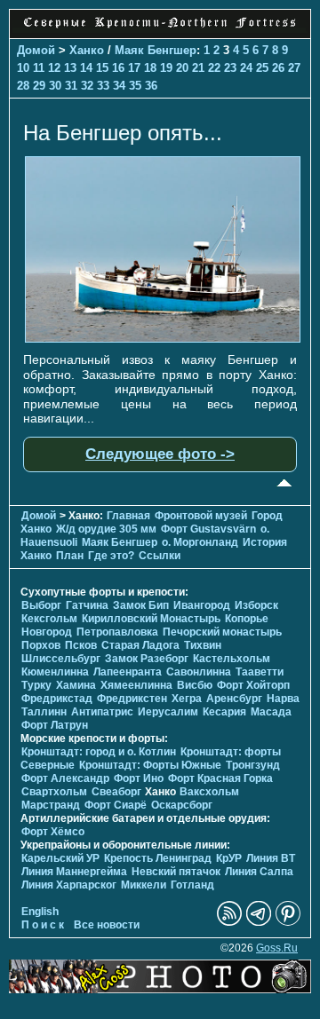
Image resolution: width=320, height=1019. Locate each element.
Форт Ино (139, 778)
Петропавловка (117, 632)
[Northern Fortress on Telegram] (258, 922)
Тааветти (260, 672)
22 (214, 68)
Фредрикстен (132, 698)
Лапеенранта (127, 672)
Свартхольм (54, 792)
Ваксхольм (209, 792)
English (40, 911)
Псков (81, 645)
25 (262, 68)
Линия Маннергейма (74, 871)
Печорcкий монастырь (222, 632)
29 (39, 85)
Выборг (41, 605)
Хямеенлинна (136, 685)
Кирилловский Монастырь (151, 618)
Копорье (246, 618)
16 (118, 68)
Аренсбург (234, 698)
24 (246, 68)
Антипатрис (102, 712)
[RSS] (229, 922)
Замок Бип (141, 605)
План (70, 555)
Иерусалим (168, 712)
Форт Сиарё (115, 805)
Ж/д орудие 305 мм (106, 529)
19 (166, 68)
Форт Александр (65, 778)
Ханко (86, 50)
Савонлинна (198, 672)
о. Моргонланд (200, 542)
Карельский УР (60, 858)
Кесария (224, 712)
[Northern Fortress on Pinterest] (288, 922)
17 (134, 68)
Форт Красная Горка (220, 778)
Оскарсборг (181, 805)
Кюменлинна (55, 672)
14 (86, 68)
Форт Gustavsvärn (208, 529)
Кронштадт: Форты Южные (150, 765)
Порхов (40, 645)
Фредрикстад (56, 698)
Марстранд (50, 805)
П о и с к (42, 925)
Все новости (107, 925)
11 (38, 68)
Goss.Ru (277, 948)
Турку (36, 685)
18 (150, 68)
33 (103, 85)
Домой (36, 50)
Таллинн (44, 712)
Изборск (256, 605)
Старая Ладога (140, 645)
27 (294, 68)
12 (54, 68)
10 (23, 68)
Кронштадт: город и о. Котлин (98, 752)
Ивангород (201, 605)
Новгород (46, 632)
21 (198, 68)
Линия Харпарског (68, 885)
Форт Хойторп (253, 685)
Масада (271, 712)
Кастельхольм (231, 658)
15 (102, 68)
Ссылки (159, 555)
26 (278, 68)
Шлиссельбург (60, 658)
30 (55, 85)
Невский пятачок (176, 871)
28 (23, 85)
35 (135, 85)
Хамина (76, 685)
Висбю (194, 685)
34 (119, 85)
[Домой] (160, 28)
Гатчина (87, 605)
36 (151, 85)
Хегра (187, 698)
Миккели (143, 885)
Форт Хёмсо (52, 831)
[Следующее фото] (162, 338)
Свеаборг (116, 792)
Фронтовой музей (201, 516)
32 (87, 85)
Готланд (192, 885)
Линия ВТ (270, 858)
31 (71, 85)
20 (182, 68)
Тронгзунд (253, 765)
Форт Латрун (54, 725)
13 (70, 68)
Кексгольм (49, 618)
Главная (128, 516)
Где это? (111, 555)
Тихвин (202, 645)
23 (230, 68)
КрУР (229, 858)
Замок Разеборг (146, 658)
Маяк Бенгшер (155, 50)
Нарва (283, 698)
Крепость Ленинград (158, 858)
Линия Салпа (259, 871)
